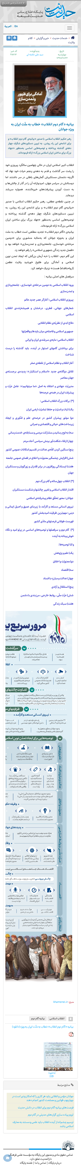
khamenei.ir (60, 1002)
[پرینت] (14, 38)
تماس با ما (40, 1163)
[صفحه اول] (73, 38)
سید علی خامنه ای (35, 54)
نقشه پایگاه (26, 1163)
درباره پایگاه (54, 1163)
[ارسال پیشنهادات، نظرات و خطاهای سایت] (7, 1158)
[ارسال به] (9, 38)
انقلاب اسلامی (56, 1018)
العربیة (8, 26)
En (16, 26)
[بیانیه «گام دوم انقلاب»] (58, 1056)
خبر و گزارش (42, 38)
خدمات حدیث (59, 38)
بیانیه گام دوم (38, 1018)
